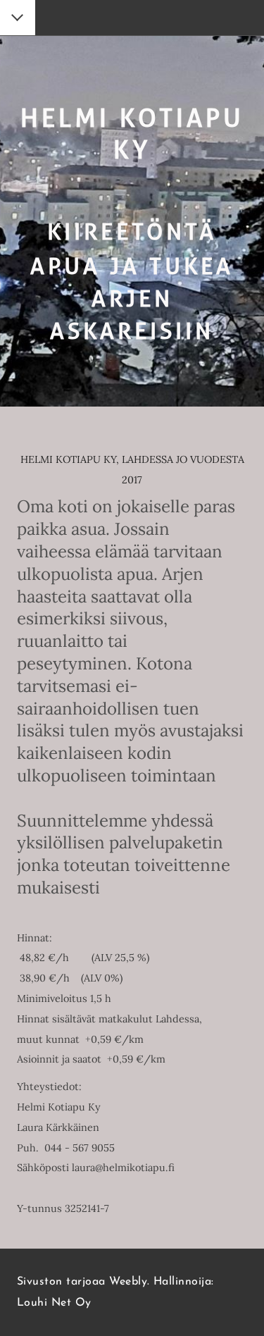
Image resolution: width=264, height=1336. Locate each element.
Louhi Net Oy (54, 1303)
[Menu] (18, 19)
